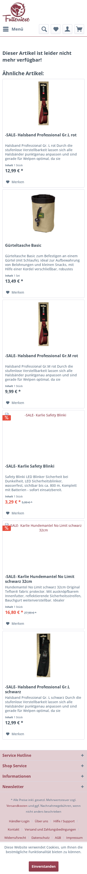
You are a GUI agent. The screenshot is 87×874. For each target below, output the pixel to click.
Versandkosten (17, 806)
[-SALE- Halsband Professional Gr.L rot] (43, 103)
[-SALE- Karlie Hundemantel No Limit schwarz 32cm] (43, 545)
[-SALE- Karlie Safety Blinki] (43, 434)
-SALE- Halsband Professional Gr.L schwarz (37, 689)
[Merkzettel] (55, 29)
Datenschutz (40, 837)
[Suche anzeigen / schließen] (44, 29)
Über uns (41, 821)
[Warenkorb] (79, 29)
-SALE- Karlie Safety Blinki (29, 466)
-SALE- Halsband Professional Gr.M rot (41, 355)
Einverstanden (44, 866)
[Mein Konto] (67, 29)
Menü (17, 29)
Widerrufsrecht (15, 837)
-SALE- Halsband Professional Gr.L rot (41, 135)
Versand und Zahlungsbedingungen (50, 829)
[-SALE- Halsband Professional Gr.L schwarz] (43, 655)
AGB (58, 837)
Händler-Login (19, 821)
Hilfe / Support (64, 821)
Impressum (74, 837)
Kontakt (13, 829)
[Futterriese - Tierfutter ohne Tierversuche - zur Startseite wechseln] (16, 12)
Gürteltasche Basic (23, 245)
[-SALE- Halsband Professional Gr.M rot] (43, 324)
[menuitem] (13, 29)
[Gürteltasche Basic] (43, 214)
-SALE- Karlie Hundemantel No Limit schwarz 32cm (39, 579)
